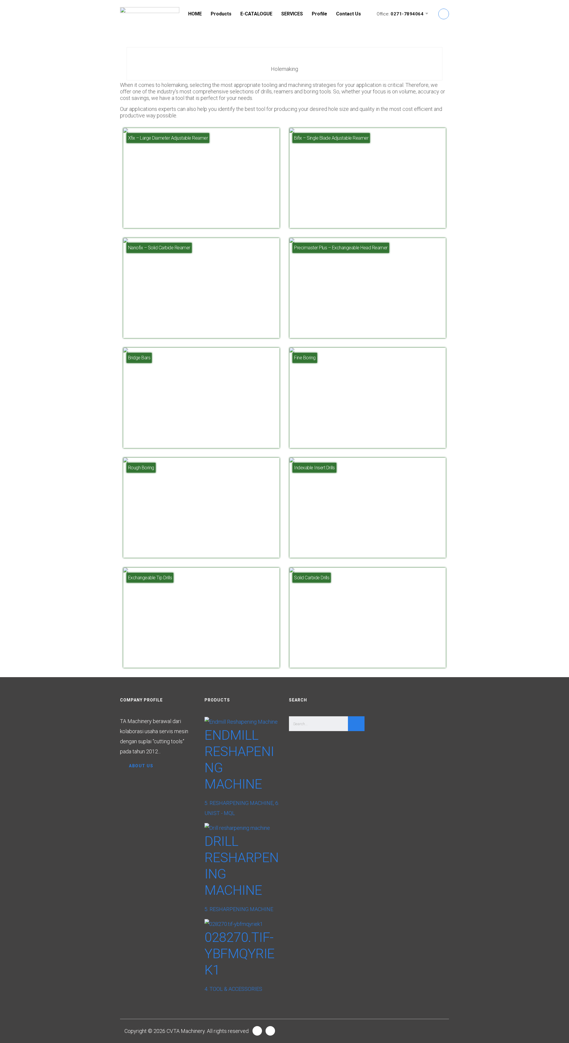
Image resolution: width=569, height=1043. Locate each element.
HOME (195, 14)
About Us (141, 765)
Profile (319, 14)
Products (221, 14)
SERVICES (292, 14)
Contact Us (348, 14)
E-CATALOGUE (256, 14)
